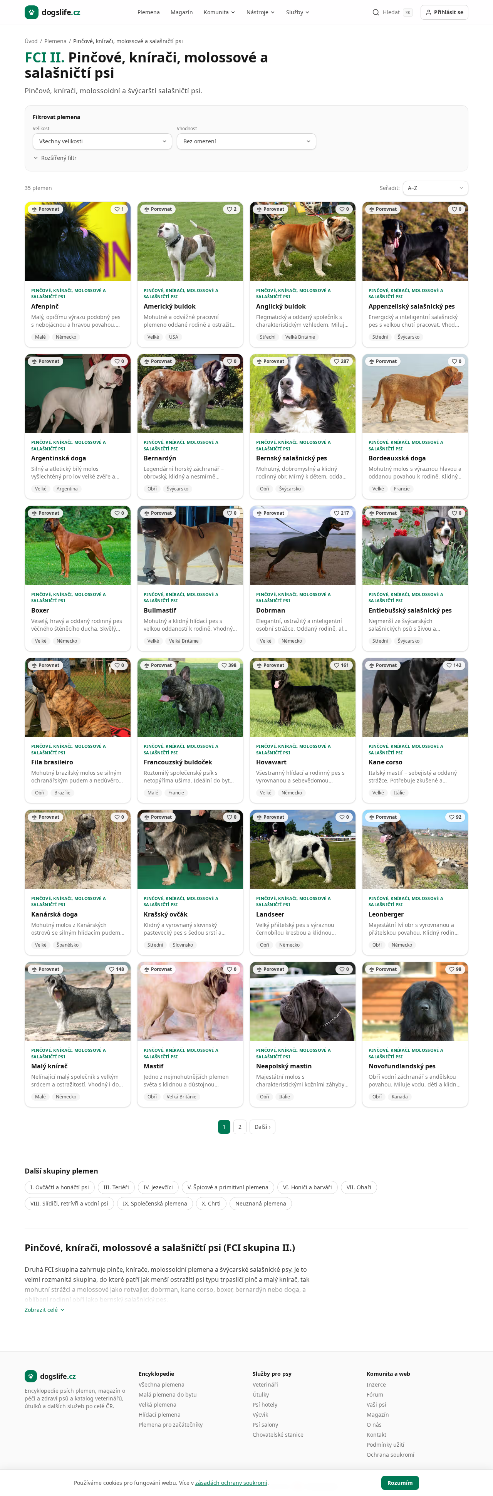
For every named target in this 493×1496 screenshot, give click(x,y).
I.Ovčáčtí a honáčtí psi (59, 1187)
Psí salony (265, 1424)
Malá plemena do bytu (168, 1394)
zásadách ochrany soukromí (231, 1482)
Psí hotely (265, 1404)
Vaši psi (376, 1404)
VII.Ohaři (359, 1187)
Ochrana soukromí (390, 1454)
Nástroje (257, 12)
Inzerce (376, 1384)
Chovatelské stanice (278, 1434)
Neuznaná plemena (260, 1203)
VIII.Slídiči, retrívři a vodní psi (69, 1203)
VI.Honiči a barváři (307, 1187)
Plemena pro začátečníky (171, 1424)
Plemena (149, 12)
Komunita (216, 12)
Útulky (261, 1394)
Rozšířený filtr (59, 157)
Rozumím (400, 1482)
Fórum (375, 1394)
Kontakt (376, 1434)
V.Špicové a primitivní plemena (228, 1187)
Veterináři (265, 1384)
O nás (374, 1424)
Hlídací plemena (160, 1414)
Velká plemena (157, 1404)
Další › (262, 1126)
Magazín (182, 12)
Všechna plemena (161, 1384)
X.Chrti (211, 1203)
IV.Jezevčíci (158, 1187)
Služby (294, 12)
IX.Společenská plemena (155, 1203)
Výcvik (260, 1414)
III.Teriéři (116, 1187)
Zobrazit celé (41, 1309)
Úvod (31, 41)
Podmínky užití (385, 1444)
